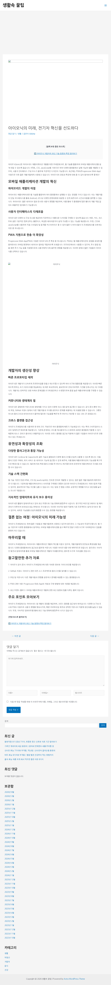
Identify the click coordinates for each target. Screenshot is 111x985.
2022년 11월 (10, 934)
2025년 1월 (9, 825)
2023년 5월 (9, 909)
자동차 (7, 962)
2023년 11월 (10, 884)
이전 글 (16, 636)
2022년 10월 (10, 938)
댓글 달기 (12, 134)
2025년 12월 (10, 809)
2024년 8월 (9, 846)
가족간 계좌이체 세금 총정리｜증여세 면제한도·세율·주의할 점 (29, 746)
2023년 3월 (9, 917)
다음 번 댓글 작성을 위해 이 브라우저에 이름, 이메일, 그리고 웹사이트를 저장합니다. (44, 702)
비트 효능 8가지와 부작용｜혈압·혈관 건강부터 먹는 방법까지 (29, 755)
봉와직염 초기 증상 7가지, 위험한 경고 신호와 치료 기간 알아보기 (31, 742)
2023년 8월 (9, 896)
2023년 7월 (9, 900)
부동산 (7, 957)
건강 (6, 970)
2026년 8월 (9, 792)
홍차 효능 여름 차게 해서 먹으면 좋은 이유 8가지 (24, 759)
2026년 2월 (9, 800)
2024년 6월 (9, 854)
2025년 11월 (10, 813)
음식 (6, 966)
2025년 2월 (9, 821)
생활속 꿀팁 (13, 5)
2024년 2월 (9, 871)
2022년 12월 (10, 929)
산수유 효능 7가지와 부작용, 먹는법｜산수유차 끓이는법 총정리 (30, 750)
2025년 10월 (10, 817)
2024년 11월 (10, 834)
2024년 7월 (9, 850)
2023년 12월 (10, 879)
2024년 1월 (9, 875)
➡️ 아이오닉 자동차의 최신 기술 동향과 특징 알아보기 (55, 153)
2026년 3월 (9, 796)
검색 (6, 721)
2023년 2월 (9, 921)
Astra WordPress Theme (74, 979)
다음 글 (94, 636)
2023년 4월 (9, 913)
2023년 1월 (9, 925)
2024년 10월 (10, 838)
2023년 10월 (10, 888)
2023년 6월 (9, 904)
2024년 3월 (9, 867)
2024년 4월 (9, 863)
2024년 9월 (9, 842)
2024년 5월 (9, 859)
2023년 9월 (9, 892)
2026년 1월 (9, 804)
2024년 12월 (10, 830)
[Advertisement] (55, 31)
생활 (19, 134)
